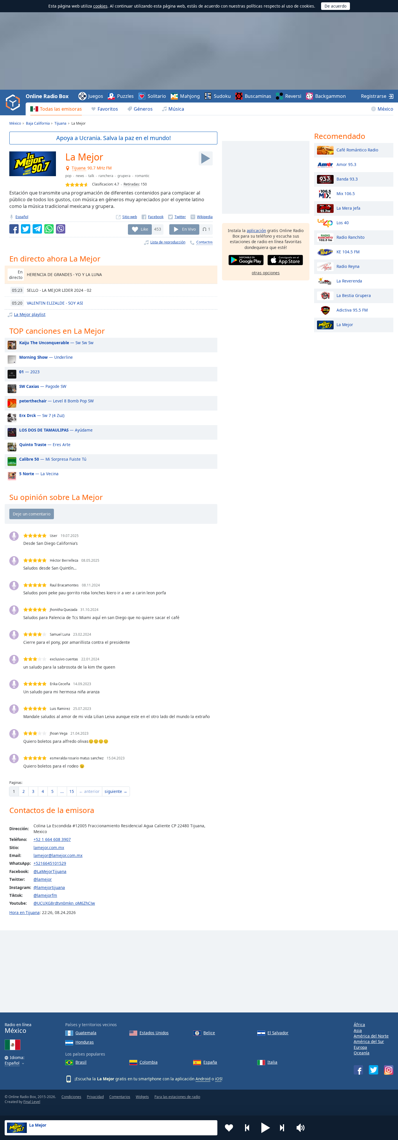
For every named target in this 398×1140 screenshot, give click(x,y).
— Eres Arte (45, 444)
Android (203, 1078)
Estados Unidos (154, 1032)
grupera (124, 175)
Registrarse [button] (373, 96)
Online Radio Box (47, 96)
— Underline (46, 357)
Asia (358, 1030)
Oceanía (361, 1053)
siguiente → (116, 791)
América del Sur (369, 1041)
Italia (272, 1062)
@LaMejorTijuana (50, 871)
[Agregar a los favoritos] (229, 1128)
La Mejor (345, 324)
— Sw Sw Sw (56, 342)
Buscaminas (258, 96)
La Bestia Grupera (354, 295)
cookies (100, 6)
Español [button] (12, 1063)
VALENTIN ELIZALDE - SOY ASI (55, 303)
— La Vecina (39, 473)
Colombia (149, 1062)
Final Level (31, 1101)
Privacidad (95, 1096)
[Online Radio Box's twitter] (373, 1069)
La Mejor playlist (29, 314)
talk (91, 175)
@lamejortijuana (49, 887)
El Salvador (277, 1032)
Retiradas (131, 184)
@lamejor (43, 879)
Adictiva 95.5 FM (352, 309)
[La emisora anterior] (247, 1128)
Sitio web (129, 216)
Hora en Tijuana (24, 912)
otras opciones (266, 272)
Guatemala (85, 1032)
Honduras (84, 1042)
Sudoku (222, 96)
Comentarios (119, 1096)
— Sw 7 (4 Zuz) (41, 415)
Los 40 (343, 222)
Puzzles (125, 96)
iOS (218, 1078)
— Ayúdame (56, 430)
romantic (142, 175)
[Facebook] (152, 216)
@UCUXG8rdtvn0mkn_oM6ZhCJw (64, 903)
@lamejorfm (45, 895)
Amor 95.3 (346, 164)
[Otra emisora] (284, 1128)
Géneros (143, 109)
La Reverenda (349, 280)
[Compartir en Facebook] (14, 229)
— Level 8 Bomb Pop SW (56, 401)
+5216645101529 (50, 863)
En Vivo (189, 229)
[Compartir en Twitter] (25, 229)
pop (68, 175)
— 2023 (29, 371)
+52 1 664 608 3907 (52, 839)
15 (71, 791)
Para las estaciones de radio (177, 1096)
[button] (266, 1128)
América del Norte (371, 1036)
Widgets (142, 1096)
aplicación (256, 230)
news (80, 175)
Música (176, 109)
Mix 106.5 (346, 193)
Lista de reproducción (167, 242)
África (359, 1024)
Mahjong (190, 96)
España (210, 1062)
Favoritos (108, 109)
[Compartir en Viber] (60, 229)
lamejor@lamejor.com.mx (58, 855)
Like (144, 229)
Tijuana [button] (79, 168)
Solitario (157, 96)
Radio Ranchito (350, 237)
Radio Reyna (348, 266)
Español (21, 216)
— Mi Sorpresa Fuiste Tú (52, 459)
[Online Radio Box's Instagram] (388, 1070)
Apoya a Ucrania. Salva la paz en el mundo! (113, 138)
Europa (360, 1047)
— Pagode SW (42, 386)
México (385, 109)
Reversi (293, 96)
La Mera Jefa (348, 208)
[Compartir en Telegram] (37, 229)
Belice (209, 1032)
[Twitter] (177, 216)
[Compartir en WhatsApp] (49, 229)
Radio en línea (18, 1028)
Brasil (81, 1062)
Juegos (95, 96)
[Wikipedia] (202, 216)
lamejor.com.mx (49, 847)
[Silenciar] (302, 1128)
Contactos (204, 242)
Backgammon (330, 96)
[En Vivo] (206, 158)
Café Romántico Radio (357, 149)
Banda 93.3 (347, 178)
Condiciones (71, 1096)
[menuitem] (56, 108)
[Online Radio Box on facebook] (358, 1069)
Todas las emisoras (61, 109)
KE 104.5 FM (348, 251)
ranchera (105, 175)
